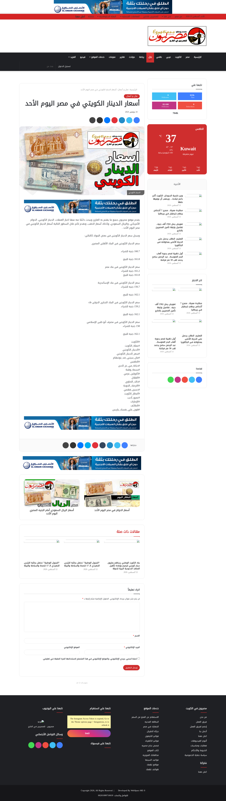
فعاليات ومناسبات (198, 746)
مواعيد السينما (152, 760)
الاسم (136, 636)
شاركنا (91, 16)
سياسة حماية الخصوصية (196, 755)
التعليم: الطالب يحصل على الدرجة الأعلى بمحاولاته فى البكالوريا (170, 242)
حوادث (132, 57)
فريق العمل (201, 722)
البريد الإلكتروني (132, 647)
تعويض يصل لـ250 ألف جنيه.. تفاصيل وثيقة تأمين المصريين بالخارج (169, 227)
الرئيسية (198, 57)
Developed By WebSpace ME (130, 790)
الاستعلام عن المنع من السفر (145, 717)
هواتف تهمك (152, 769)
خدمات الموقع (97, 57)
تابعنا (87, 733)
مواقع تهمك (153, 765)
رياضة (141, 57)
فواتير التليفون (152, 736)
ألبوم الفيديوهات (199, 741)
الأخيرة (177, 184)
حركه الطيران (153, 731)
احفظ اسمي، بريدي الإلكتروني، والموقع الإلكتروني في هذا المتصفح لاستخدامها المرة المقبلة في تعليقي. (90, 659)
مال (150, 57)
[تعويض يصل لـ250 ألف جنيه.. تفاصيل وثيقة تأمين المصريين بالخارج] (193, 228)
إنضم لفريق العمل (198, 727)
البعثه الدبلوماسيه (107, 16)
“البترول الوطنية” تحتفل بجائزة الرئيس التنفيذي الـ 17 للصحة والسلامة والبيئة (82, 564)
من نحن (203, 717)
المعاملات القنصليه (131, 16)
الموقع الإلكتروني (72, 647)
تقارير (122, 57)
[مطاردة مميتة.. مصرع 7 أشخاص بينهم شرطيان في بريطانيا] (193, 214)
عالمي (159, 57)
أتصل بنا (203, 731)
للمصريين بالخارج (150, 16)
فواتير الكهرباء (152, 741)
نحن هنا (167, 16)
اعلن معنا (80, 16)
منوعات (112, 57)
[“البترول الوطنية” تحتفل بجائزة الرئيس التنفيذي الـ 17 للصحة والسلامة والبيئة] (82, 550)
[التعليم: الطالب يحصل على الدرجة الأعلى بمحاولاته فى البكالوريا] (193, 243)
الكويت (178, 57)
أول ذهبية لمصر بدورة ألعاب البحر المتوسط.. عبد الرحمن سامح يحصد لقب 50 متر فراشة (167, 256)
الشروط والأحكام (199, 750)
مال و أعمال (123, 90)
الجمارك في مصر (151, 727)
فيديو (82, 57)
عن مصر (178, 16)
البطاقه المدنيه (152, 722)
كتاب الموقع (153, 750)
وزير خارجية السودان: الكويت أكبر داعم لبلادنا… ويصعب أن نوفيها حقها (167, 199)
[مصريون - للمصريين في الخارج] (177, 36)
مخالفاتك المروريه (151, 755)
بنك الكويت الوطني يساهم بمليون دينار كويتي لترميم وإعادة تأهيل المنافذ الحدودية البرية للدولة (124, 566)
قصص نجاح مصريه (150, 746)
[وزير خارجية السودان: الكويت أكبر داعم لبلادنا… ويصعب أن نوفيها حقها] (193, 200)
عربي (168, 57)
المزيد (73, 57)
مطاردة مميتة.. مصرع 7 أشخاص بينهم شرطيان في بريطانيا (168, 212)
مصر (188, 57)
